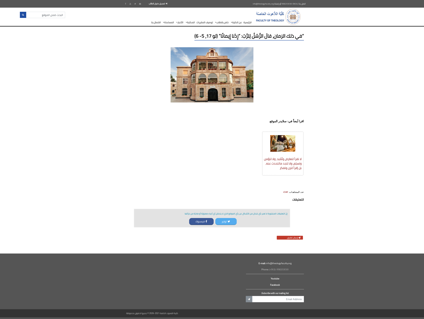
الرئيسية (247, 22)
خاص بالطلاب (222, 22)
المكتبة (191, 22)
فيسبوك (200, 221)
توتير (224, 221)
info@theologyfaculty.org (263, 3)
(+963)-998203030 (290, 3)
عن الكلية (237, 22)
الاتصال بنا (156, 22)
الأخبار (180, 22)
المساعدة (169, 22)
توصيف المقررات (204, 22)
